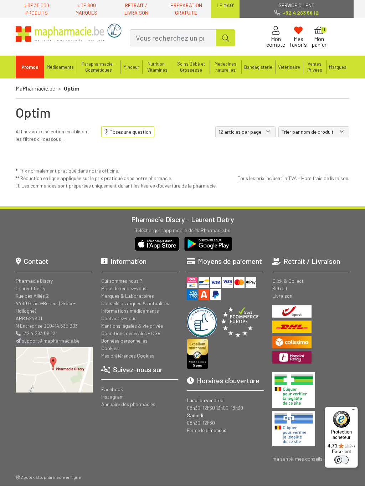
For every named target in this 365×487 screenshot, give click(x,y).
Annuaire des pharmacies (128, 404)
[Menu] (353, 411)
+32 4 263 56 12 (38, 333)
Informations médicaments (130, 311)
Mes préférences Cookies (127, 356)
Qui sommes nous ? (121, 281)
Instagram (112, 397)
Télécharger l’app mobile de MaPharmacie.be (182, 230)
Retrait (280, 288)
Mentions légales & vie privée (132, 326)
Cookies (110, 348)
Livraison (282, 296)
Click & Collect (288, 281)
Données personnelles (124, 341)
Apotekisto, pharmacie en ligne (51, 477)
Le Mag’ (225, 5)
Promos (29, 67)
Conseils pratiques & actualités (135, 303)
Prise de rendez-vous (123, 288)
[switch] (341, 460)
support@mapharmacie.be (50, 341)
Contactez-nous (119, 318)
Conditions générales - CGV (130, 333)
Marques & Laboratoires (127, 296)
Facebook (112, 389)
